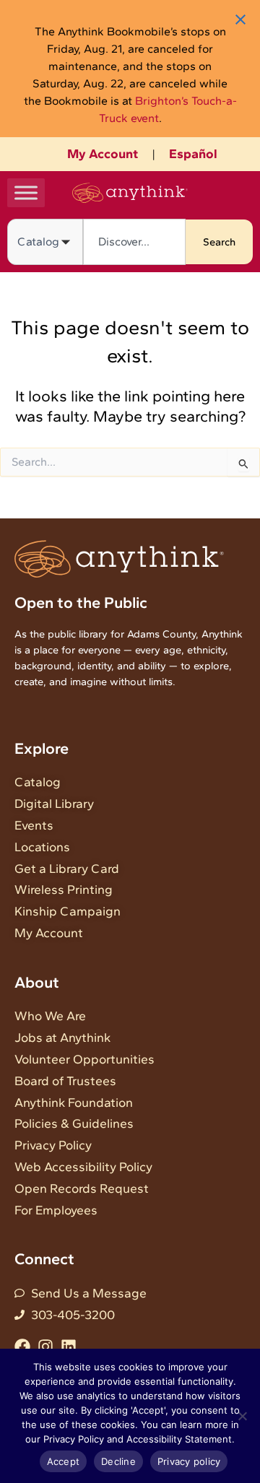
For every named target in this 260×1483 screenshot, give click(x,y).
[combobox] (134, 242)
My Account (102, 154)
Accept (63, 1461)
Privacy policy (189, 1461)
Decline (118, 1461)
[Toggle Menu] (26, 192)
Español (193, 154)
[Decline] (242, 1416)
